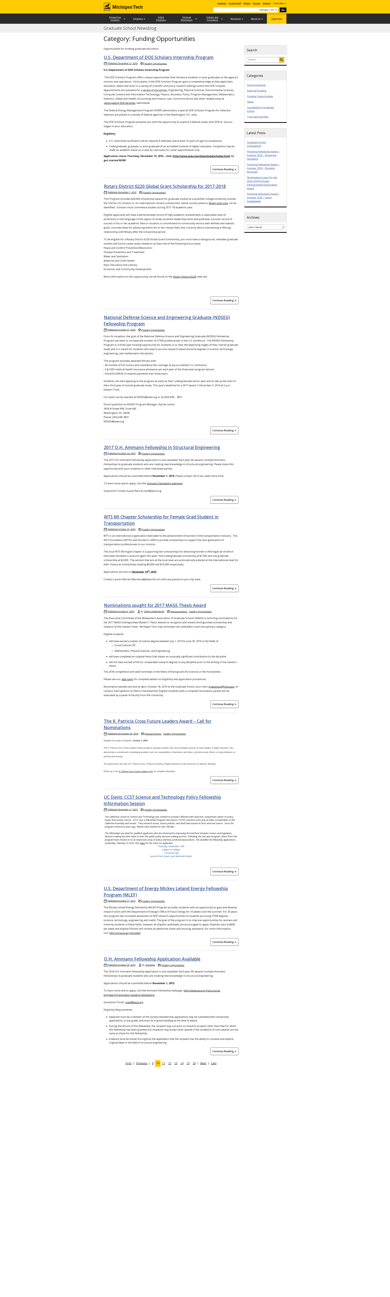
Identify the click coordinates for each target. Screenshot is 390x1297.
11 (163, 1063)
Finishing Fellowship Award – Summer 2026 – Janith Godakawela (263, 197)
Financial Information (187, 18)
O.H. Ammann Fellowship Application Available (152, 959)
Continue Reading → (224, 169)
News (250, 102)
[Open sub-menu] (284, 3)
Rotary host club (218, 203)
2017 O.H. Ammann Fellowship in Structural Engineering (162, 447)
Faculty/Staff (235, 3)
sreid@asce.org (134, 1002)
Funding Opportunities (155, 63)
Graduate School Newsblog (130, 28)
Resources (235, 18)
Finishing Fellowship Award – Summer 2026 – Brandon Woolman (263, 168)
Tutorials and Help (257, 116)
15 (188, 1063)
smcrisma (150, 964)
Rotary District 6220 (184, 276)
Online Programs (161, 18)
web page (127, 679)
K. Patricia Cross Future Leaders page (136, 771)
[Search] (281, 59)
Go (283, 10)
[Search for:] (263, 59)
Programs (138, 18)
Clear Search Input (256, 9)
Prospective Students (115, 18)
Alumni (246, 3)
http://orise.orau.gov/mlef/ (125, 933)
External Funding (256, 90)
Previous (141, 1063)
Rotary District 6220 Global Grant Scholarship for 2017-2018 (165, 186)
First (129, 1063)
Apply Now (276, 18)
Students (222, 3)
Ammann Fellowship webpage (165, 483)
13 (175, 1063)
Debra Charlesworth (154, 611)
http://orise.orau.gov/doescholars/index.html (201, 156)
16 (194, 1063)
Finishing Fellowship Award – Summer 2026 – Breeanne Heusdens (263, 155)
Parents (256, 3)
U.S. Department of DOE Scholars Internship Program (159, 57)
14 (181, 1063)
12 (169, 1063)
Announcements (179, 611)
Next (203, 1063)
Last (214, 1063)
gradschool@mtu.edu (221, 686)
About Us (255, 18)
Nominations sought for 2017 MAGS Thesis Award (155, 605)
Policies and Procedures (212, 18)
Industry (267, 3)
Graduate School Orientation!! (256, 144)
